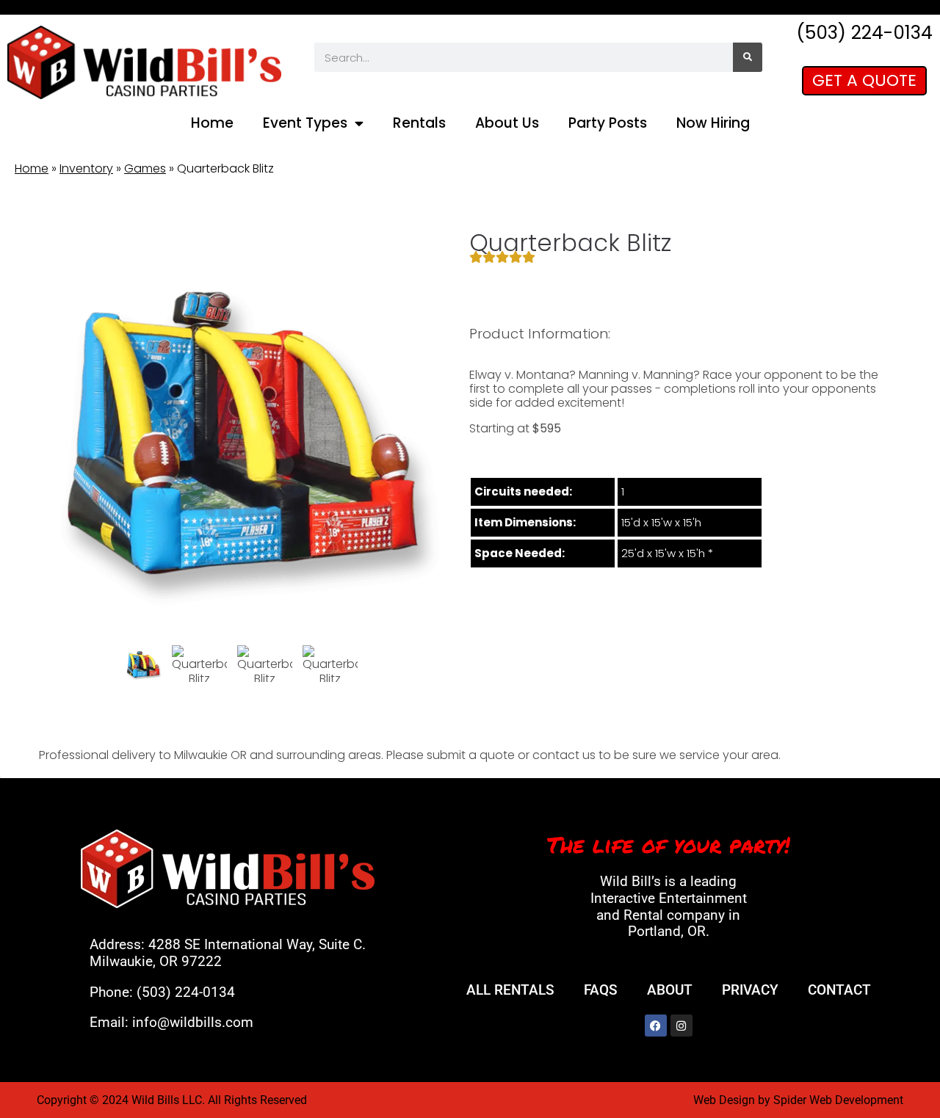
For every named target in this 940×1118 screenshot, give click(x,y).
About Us (507, 123)
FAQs (601, 989)
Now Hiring (713, 123)
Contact (839, 989)
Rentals (419, 123)
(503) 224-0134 (186, 992)
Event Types (305, 123)
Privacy (750, 989)
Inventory (86, 168)
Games (145, 168)
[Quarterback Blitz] (143, 664)
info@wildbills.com (192, 1022)
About (670, 989)
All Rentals (510, 989)
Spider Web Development (838, 1100)
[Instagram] (681, 1025)
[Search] (747, 57)
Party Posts (607, 123)
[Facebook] (656, 1025)
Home (212, 123)
